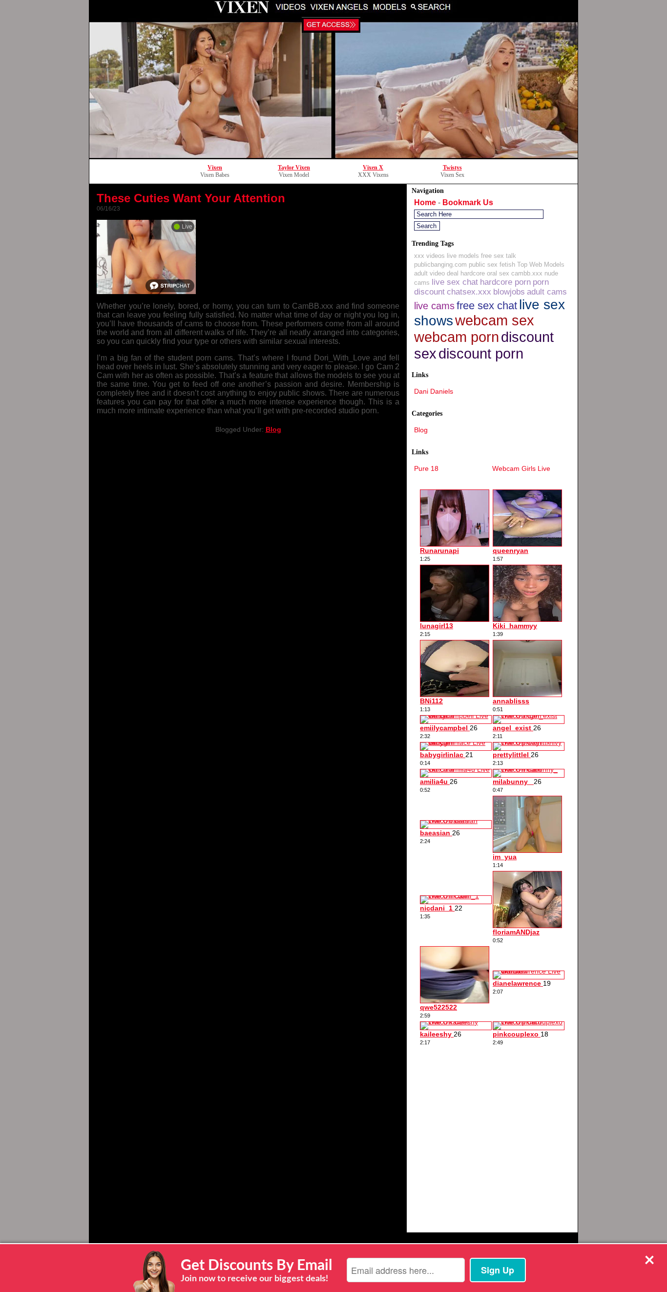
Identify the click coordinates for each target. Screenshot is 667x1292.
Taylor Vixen (294, 167)
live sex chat (455, 282)
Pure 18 (426, 468)
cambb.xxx (526, 273)
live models (463, 255)
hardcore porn (505, 282)
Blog (273, 429)
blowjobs (509, 292)
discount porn (480, 353)
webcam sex (494, 320)
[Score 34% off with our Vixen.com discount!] (333, 156)
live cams (434, 305)
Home (425, 202)
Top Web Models (540, 264)
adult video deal (436, 273)
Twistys (452, 167)
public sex (483, 264)
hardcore (472, 273)
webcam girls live (521, 468)
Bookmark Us (467, 202)
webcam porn (456, 337)
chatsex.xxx (469, 292)
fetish (507, 264)
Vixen (215, 167)
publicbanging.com (440, 264)
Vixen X (373, 167)
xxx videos (429, 255)
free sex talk (498, 255)
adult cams (547, 292)
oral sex (498, 273)
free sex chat (487, 305)
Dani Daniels (433, 391)
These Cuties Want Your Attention (191, 198)
